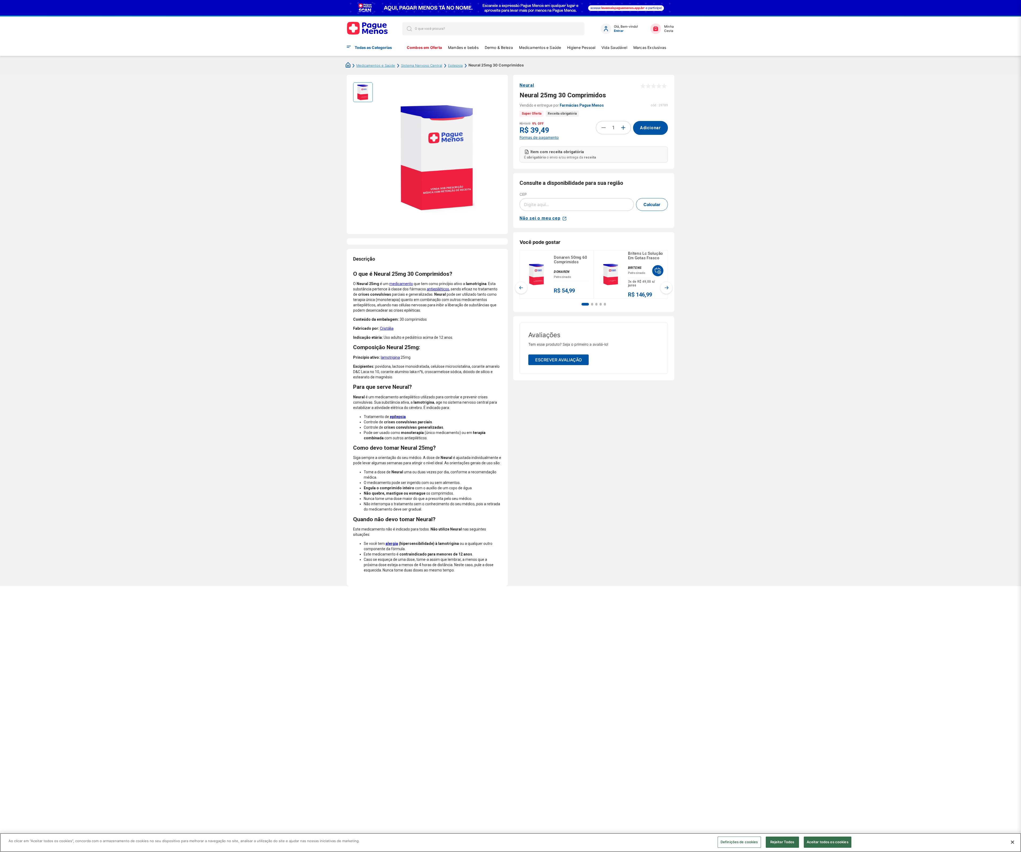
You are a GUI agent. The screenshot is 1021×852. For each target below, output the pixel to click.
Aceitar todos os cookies (827, 842)
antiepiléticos (438, 289)
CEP (523, 194)
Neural (527, 85)
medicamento (401, 284)
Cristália (387, 328)
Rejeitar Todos (782, 842)
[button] (585, 304)
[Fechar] (1012, 842)
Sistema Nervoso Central (421, 65)
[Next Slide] (666, 288)
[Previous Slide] (521, 288)
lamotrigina (390, 357)
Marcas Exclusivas (649, 47)
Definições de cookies (739, 842)
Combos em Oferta (424, 47)
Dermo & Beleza (499, 47)
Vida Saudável (614, 47)
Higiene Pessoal (581, 47)
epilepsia (398, 417)
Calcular (651, 204)
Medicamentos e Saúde (540, 47)
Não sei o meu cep (540, 218)
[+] (623, 127)
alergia (392, 543)
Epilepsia (455, 65)
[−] (603, 127)
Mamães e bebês (463, 47)
